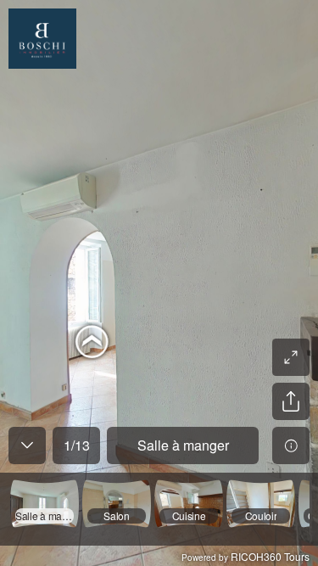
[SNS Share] (291, 401)
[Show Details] (291, 445)
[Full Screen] (291, 357)
